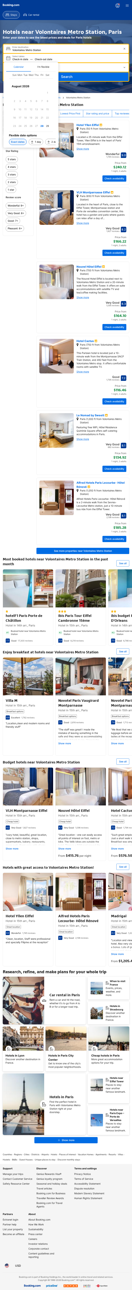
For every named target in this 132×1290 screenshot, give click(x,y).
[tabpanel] (31, 110)
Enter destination (20, 47)
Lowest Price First (70, 113)
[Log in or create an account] (117, 5)
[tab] (18, 66)
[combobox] (66, 50)
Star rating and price (97, 113)
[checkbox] (47, 93)
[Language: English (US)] (7, 1265)
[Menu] (127, 5)
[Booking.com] (11, 5)
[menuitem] (11, 15)
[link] (18, 159)
